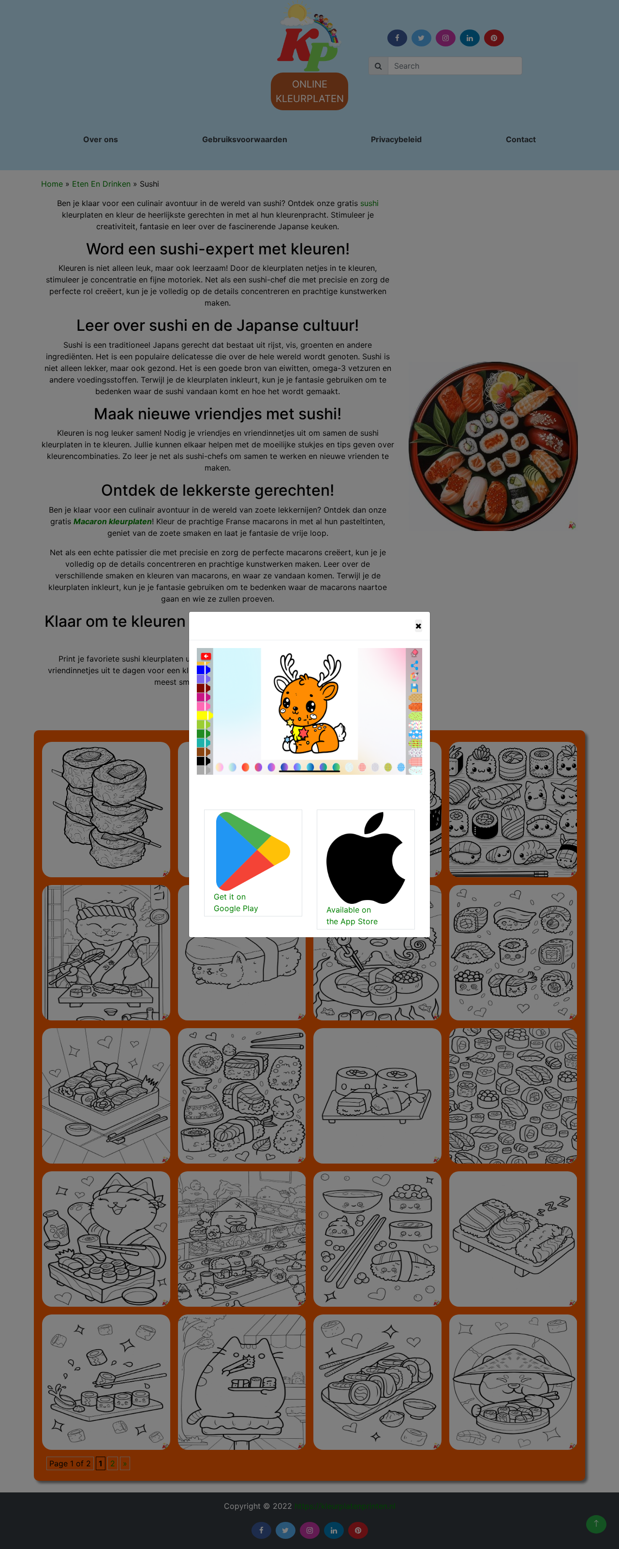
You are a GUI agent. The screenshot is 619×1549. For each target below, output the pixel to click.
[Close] (418, 626)
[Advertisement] (247, 176)
